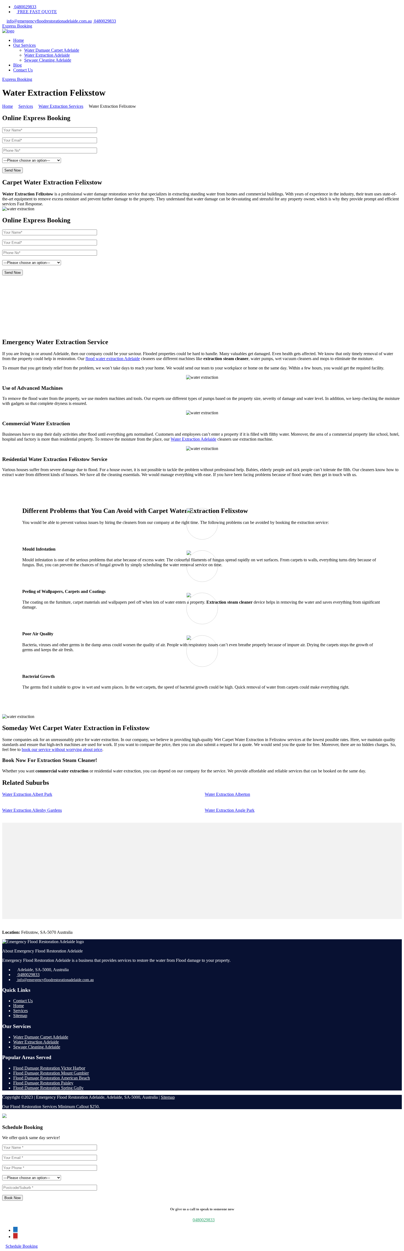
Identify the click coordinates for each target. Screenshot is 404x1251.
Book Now (12, 1198)
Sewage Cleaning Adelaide (47, 60)
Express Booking (17, 26)
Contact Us (23, 70)
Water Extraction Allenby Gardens (32, 810)
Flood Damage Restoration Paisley (43, 1083)
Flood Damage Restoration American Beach (51, 1078)
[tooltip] (15, 1230)
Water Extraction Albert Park (27, 794)
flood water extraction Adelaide (112, 358)
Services (20, 1010)
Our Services (24, 45)
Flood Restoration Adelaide (55, 294)
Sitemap (20, 1015)
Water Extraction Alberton (227, 794)
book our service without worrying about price (62, 749)
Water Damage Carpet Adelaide (51, 50)
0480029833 (24, 6)
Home (18, 40)
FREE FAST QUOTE (36, 11)
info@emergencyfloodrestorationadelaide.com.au (49, 21)
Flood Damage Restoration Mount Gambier (51, 1073)
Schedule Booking (21, 1246)
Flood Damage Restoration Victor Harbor (49, 1068)
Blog (17, 65)
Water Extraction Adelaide (47, 55)
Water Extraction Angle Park (229, 810)
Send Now (12, 170)
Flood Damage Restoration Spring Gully (48, 1088)
